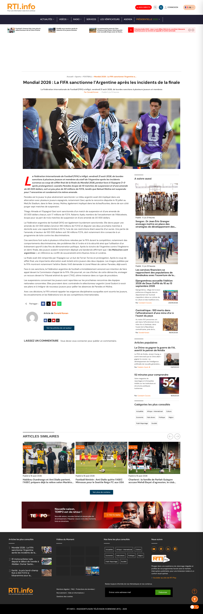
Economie (139, 417)
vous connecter (79, 340)
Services (91, 19)
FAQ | (73, 589)
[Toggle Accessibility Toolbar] (195, 599)
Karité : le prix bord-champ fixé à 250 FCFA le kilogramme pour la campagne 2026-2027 (25, 574)
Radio (76, 19)
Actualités (46, 19)
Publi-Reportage (142, 423)
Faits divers (151, 417)
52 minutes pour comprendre (151, 374)
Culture (168, 411)
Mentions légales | (63, 589)
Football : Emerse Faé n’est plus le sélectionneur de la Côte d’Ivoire (28, 29)
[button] (189, 29)
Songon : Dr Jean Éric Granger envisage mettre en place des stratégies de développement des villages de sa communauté (155, 225)
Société (154, 423)
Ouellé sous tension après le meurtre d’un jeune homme (66, 29)
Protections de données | (85, 589)
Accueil (70, 76)
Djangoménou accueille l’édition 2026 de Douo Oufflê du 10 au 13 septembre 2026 (154, 283)
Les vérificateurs (110, 19)
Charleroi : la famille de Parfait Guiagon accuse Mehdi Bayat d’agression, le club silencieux (98, 482)
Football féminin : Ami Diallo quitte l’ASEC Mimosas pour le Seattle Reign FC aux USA (47, 481)
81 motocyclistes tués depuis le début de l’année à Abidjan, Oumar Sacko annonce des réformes (25, 563)
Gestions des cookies (65, 596)
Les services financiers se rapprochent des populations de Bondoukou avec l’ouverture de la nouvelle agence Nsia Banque (155, 273)
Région (171, 417)
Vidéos (62, 19)
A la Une (27, 447)
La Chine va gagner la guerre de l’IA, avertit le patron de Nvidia (154, 349)
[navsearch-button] (155, 7)
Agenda (128, 19)
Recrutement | (62, 593)
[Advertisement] (101, 53)
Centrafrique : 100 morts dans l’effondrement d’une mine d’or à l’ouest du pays (155, 313)
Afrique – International (155, 411)
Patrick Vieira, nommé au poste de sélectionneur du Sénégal (148, 481)
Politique (162, 417)
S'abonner (163, 592)
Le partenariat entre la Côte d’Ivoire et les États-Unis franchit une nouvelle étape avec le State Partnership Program (109, 31)
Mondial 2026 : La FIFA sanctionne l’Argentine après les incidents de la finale (23, 551)
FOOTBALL (87, 76)
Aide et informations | (76, 593)
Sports (78, 76)
